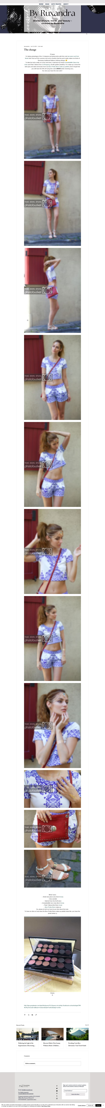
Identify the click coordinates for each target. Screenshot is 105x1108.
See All (87, 1025)
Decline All (90, 1105)
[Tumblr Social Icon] (57, 1096)
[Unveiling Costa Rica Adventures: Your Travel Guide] (77, 1034)
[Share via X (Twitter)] (28, 1015)
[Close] (103, 1105)
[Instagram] (57, 1098)
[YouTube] (57, 1091)
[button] (86, 33)
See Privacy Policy (45, 1106)
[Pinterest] (57, 1093)
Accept (98, 1105)
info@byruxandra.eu (27, 1090)
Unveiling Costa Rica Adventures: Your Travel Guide (77, 1044)
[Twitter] (57, 1088)
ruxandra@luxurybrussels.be (25, 1093)
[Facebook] (57, 1086)
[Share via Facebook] (25, 1015)
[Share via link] (36, 1015)
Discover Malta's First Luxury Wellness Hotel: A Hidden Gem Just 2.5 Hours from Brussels (51, 1044)
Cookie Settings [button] (82, 1105)
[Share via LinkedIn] (32, 1015)
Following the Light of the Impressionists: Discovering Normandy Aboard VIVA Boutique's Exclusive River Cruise (26, 1044)
